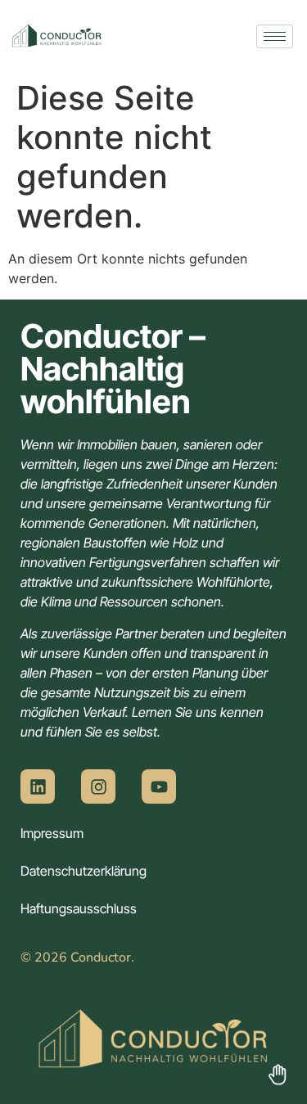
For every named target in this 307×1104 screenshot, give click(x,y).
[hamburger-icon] (274, 36)
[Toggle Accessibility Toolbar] (278, 1075)
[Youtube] (159, 786)
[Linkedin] (37, 786)
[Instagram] (98, 786)
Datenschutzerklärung (83, 871)
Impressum (52, 833)
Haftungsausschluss (78, 908)
